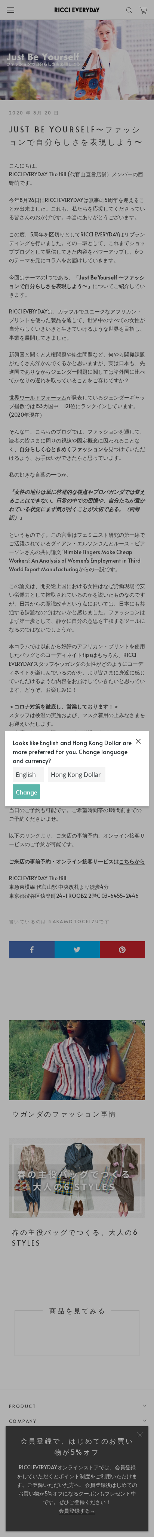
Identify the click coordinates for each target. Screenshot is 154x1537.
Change (26, 791)
